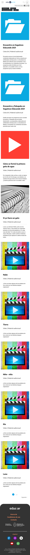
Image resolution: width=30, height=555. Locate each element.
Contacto (14, 520)
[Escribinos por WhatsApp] (18, 543)
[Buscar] (24, 2)
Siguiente (24, 497)
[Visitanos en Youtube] (12, 543)
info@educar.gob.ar (18, 552)
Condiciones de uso (13, 517)
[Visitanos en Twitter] (21, 538)
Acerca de (13, 514)
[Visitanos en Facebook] (9, 538)
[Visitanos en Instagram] (15, 538)
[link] (27, 2)
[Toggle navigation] (1, 0)
